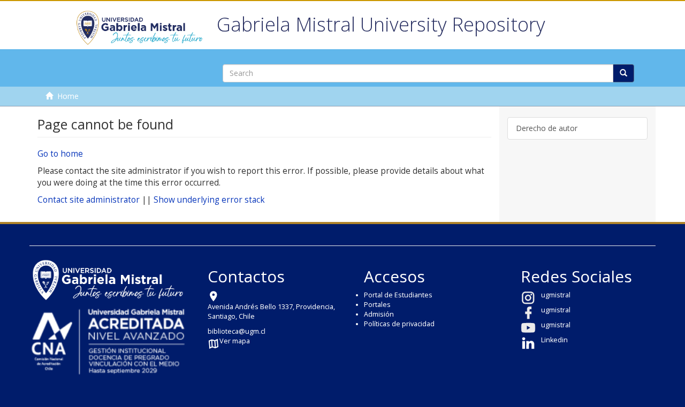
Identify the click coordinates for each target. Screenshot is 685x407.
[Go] (623, 73)
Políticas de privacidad (399, 323)
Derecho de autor (546, 128)
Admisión (379, 314)
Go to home (60, 153)
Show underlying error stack (209, 199)
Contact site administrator (88, 199)
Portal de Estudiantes (398, 295)
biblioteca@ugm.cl (236, 331)
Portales (377, 304)
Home (68, 96)
